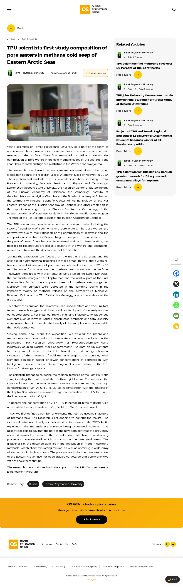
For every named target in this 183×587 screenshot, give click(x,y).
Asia (130, 88)
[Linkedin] (176, 295)
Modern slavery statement (142, 566)
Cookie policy (59, 566)
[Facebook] (176, 273)
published (55, 164)
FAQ (74, 544)
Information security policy (84, 566)
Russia (33, 484)
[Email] (176, 316)
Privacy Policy (40, 566)
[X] (176, 284)
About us (47, 544)
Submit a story (91, 519)
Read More (123, 75)
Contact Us (62, 544)
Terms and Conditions (17, 566)
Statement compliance (113, 566)
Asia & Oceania (135, 57)
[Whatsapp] (176, 305)
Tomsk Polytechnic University (63, 484)
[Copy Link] (176, 326)
